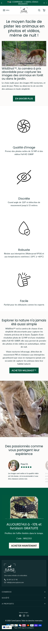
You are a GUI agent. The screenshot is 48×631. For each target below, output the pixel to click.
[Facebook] (20, 615)
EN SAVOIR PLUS (24, 98)
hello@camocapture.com (15, 582)
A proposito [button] (8, 603)
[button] (6, 10)
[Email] (28, 615)
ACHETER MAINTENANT (24, 545)
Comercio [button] (6, 592)
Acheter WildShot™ (24, 370)
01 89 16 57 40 (12, 580)
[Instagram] (24, 615)
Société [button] (5, 598)
